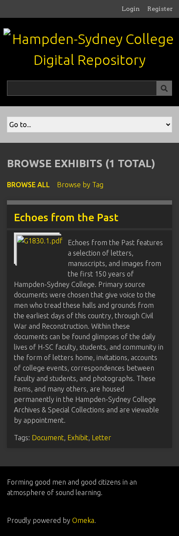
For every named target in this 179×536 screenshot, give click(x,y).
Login (131, 8)
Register (160, 8)
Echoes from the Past (66, 217)
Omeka (83, 520)
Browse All (28, 185)
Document (48, 438)
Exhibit (77, 438)
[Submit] (164, 88)
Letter (101, 438)
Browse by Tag (80, 185)
